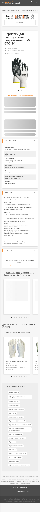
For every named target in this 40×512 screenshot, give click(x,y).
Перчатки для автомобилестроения (19, 465)
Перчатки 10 (12, 413)
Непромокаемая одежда (16, 417)
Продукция (19, 23)
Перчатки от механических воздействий (16, 397)
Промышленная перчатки (16, 409)
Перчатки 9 (12, 421)
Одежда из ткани (14, 392)
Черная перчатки (14, 461)
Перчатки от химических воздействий (20, 425)
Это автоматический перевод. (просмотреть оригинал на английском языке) (18, 242)
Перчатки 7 (12, 442)
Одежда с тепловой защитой (17, 438)
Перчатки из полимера (15, 434)
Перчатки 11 (12, 449)
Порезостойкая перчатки (16, 446)
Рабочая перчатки (14, 405)
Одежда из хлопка (14, 401)
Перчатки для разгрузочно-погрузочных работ (16, 429)
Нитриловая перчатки (15, 457)
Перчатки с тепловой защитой (17, 453)
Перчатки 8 (21, 421)
